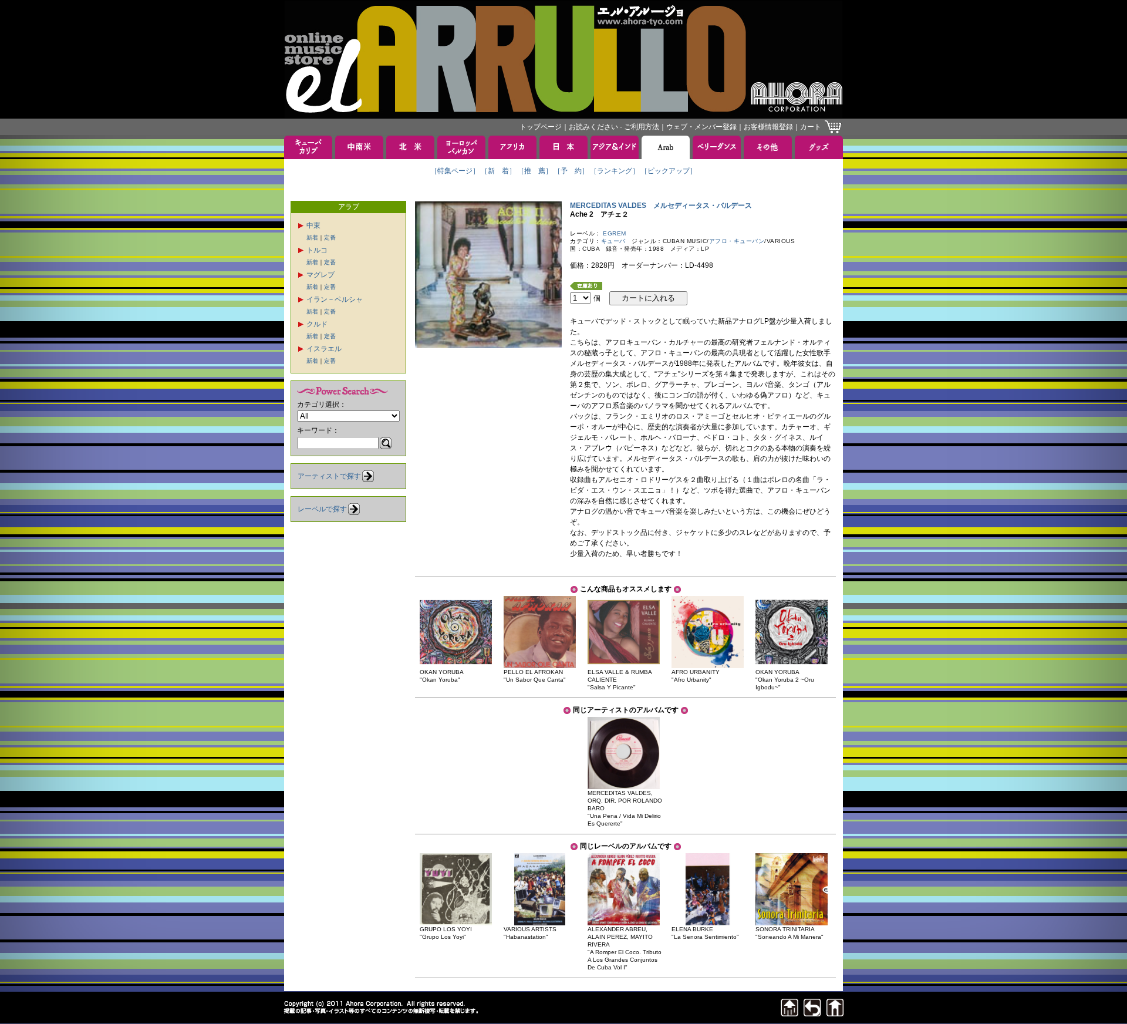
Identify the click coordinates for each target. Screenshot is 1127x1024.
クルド (317, 324)
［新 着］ (498, 171)
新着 (312, 237)
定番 (330, 237)
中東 (313, 225)
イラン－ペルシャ (334, 299)
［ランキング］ (614, 171)
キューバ (613, 241)
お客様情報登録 (768, 127)
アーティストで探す (329, 476)
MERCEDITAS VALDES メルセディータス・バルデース (661, 205)
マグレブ (320, 275)
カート (810, 127)
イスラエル (324, 349)
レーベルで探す (322, 509)
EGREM (614, 233)
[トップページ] (835, 1013)
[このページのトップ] (789, 1013)
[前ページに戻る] (812, 1013)
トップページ (540, 127)
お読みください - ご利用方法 (614, 127)
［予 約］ (571, 171)
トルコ (317, 250)
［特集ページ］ (455, 171)
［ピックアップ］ (668, 171)
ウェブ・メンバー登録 (701, 127)
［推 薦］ (534, 171)
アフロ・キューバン (737, 241)
